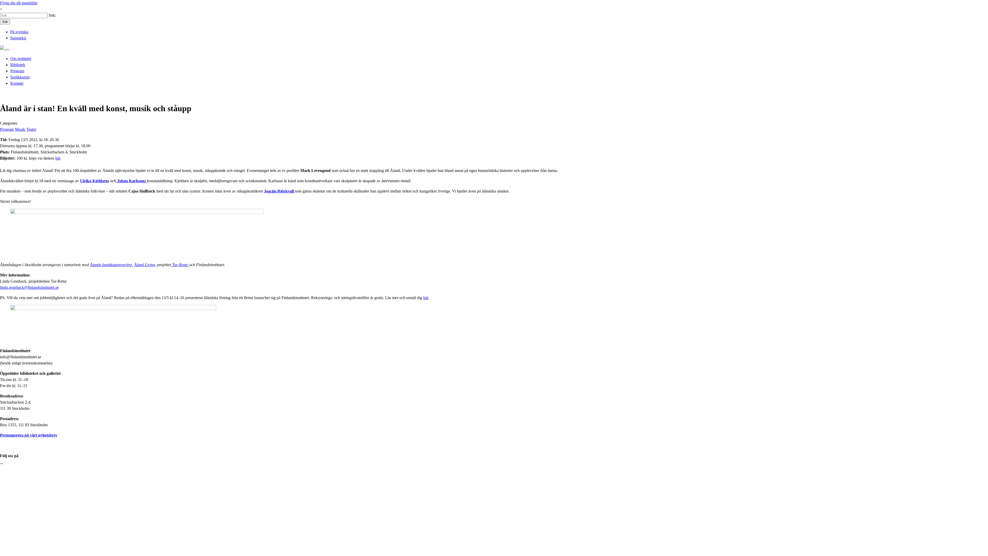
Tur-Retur (180, 265)
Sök (5, 22)
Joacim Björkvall (279, 191)
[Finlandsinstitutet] (2, 48)
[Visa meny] (7, 49)
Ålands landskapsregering (111, 265)
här (57, 158)
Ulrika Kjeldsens (94, 181)
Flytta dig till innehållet (18, 3)
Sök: (52, 15)
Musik (20, 129)
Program (7, 129)
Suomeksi (18, 38)
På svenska (19, 32)
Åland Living (144, 265)
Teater (31, 129)
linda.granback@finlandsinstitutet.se (29, 287)
